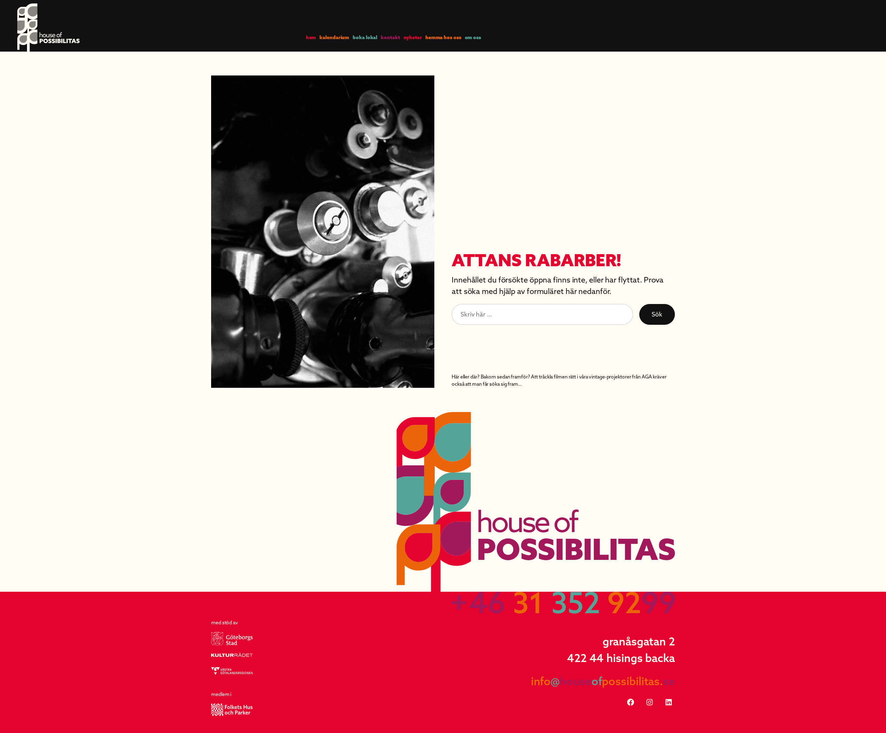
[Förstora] (425, 84)
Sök (657, 314)
